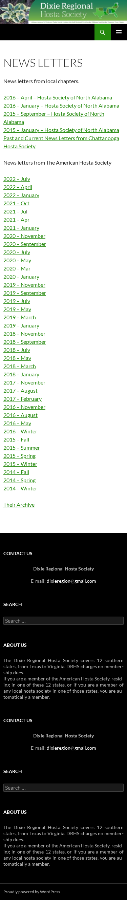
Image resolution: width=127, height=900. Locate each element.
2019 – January (21, 325)
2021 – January (21, 227)
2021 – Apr (16, 219)
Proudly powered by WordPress (31, 891)
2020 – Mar (16, 268)
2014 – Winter (20, 488)
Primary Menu (119, 32)
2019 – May (17, 309)
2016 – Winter (20, 431)
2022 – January (21, 195)
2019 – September (24, 292)
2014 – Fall (16, 472)
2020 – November (24, 235)
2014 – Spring (19, 480)
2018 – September (24, 341)
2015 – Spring (19, 455)
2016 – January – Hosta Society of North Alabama (61, 105)
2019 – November (24, 284)
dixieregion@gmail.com (71, 581)
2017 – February (22, 398)
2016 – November (24, 407)
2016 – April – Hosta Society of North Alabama (57, 97)
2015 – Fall (16, 439)
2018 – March (19, 366)
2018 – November (24, 333)
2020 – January (21, 276)
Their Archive (19, 504)
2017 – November (24, 382)
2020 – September (24, 244)
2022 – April (17, 187)
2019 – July (16, 301)
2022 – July (16, 178)
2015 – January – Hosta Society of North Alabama (61, 130)
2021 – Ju (14, 211)
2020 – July (16, 252)
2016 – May (17, 423)
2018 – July (16, 349)
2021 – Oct (16, 203)
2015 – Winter (20, 464)
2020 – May (17, 260)
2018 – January (21, 374)
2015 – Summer (21, 447)
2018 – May (17, 358)
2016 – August (20, 415)
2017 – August (20, 390)
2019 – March (19, 317)
